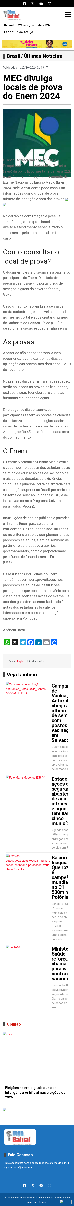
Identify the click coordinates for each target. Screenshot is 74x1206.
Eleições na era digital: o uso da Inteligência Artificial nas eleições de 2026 (35, 1092)
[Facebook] (24, 3)
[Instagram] (49, 3)
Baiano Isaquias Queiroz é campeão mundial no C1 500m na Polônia (62, 877)
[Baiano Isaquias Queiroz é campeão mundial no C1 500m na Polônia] (28, 868)
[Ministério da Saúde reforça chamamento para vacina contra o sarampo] (28, 960)
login (20, 661)
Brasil (13, 56)
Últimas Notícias (43, 56)
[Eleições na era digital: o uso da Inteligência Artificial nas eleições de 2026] (37, 1057)
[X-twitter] (33, 3)
